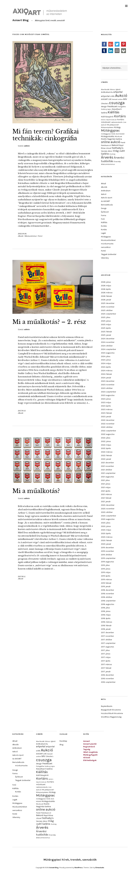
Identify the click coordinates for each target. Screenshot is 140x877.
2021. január (105, 501)
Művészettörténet (31, 236)
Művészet (118, 136)
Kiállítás (113, 112)
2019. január (105, 586)
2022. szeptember (108, 431)
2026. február (106, 296)
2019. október (106, 555)
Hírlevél (86, 757)
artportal (118, 92)
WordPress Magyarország (111, 717)
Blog (61, 745)
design (104, 106)
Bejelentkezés (106, 706)
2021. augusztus (107, 477)
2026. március (107, 293)
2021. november (107, 466)
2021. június (105, 484)
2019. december (107, 548)
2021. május (106, 487)
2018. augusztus (107, 604)
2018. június (105, 611)
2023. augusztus (108, 395)
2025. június (106, 321)
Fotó (103, 219)
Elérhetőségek (90, 760)
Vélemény (105, 258)
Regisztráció (89, 746)
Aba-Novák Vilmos (108, 89)
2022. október (107, 427)
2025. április (106, 328)
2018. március (106, 622)
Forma (103, 215)
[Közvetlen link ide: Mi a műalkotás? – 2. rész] (52, 313)
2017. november (107, 636)
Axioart (86, 741)
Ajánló (118, 89)
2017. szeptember (108, 643)
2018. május (106, 615)
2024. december (107, 339)
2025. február (106, 332)
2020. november (107, 509)
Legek (103, 233)
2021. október (106, 470)
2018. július (105, 608)
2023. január (106, 417)
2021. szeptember (108, 473)
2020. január (106, 544)
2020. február (106, 540)
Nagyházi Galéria (114, 139)
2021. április (105, 491)
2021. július (105, 480)
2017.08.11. (22, 576)
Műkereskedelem (107, 127)
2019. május (106, 572)
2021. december (107, 463)
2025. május (106, 324)
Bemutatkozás (107, 205)
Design (104, 208)
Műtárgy (117, 127)
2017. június (105, 654)
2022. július (105, 438)
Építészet (105, 212)
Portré (40, 236)
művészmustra (107, 244)
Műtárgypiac (110, 130)
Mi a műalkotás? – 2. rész (49, 321)
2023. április (106, 406)
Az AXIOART (105, 201)
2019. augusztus (107, 562)
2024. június (106, 360)
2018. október (106, 597)
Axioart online (117, 99)
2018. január (106, 629)
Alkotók (20, 236)
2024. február (106, 374)
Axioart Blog (20, 20)
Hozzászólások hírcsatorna (112, 713)
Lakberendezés (117, 122)
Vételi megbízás (90, 752)
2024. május (106, 363)
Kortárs (120, 116)
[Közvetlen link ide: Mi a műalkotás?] (52, 482)
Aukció (121, 95)
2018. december (107, 590)
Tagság (86, 749)
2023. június (106, 399)
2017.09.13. (22, 411)
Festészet (112, 106)
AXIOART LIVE (106, 99)
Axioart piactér (90, 744)
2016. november (107, 679)
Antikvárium (105, 191)
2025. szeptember (108, 314)
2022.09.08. (22, 234)
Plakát (123, 142)
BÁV (125, 99)
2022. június (106, 441)
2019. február (106, 583)
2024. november (107, 342)
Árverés (107, 157)
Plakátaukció (106, 145)
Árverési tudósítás (42, 833)
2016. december (107, 675)
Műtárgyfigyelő (90, 755)
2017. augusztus (107, 647)
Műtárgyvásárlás (107, 136)
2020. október (107, 512)
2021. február (106, 498)
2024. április (106, 367)
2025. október (107, 310)
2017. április (105, 661)
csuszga (117, 102)
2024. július (105, 356)
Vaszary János (106, 151)
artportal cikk (108, 96)
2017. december (107, 632)
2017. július (105, 650)
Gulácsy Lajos (106, 109)
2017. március (106, 664)
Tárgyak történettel (108, 254)
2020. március (107, 537)
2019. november (107, 551)
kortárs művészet (45, 783)
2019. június (105, 569)
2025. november (107, 307)
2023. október (107, 388)
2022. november (107, 424)
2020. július (105, 523)
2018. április (105, 618)
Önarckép (117, 161)
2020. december (107, 505)
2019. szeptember (108, 558)
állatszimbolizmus (108, 164)
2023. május (106, 402)
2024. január (106, 378)
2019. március (106, 579)
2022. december (107, 420)
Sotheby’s (117, 147)
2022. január (106, 459)
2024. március (107, 371)
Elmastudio (99, 868)
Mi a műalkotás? (36, 490)
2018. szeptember (108, 601)
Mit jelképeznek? (113, 125)
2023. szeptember (108, 392)
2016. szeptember (108, 682)
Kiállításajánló (107, 116)
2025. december (107, 303)
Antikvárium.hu (107, 92)
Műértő (104, 139)
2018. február (106, 625)
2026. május (106, 286)
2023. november (107, 385)
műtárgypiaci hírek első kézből (112, 134)
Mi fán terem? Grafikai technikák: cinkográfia (45, 135)
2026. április (106, 289)
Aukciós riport (106, 198)
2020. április (106, 533)
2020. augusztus (108, 519)
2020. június (106, 526)
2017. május (106, 657)
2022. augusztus (108, 434)
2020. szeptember (108, 516)
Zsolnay (112, 154)
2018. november (107, 594)
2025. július (105, 317)
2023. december (107, 381)
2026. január (106, 300)
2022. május (106, 445)
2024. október (107, 346)
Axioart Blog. (54, 868)
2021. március (106, 494)
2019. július (105, 565)
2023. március (107, 409)
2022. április (106, 448)
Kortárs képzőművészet (109, 120)
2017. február (106, 668)
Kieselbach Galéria (44, 769)
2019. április (105, 576)
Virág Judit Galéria (45, 822)
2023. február (106, 413)
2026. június (106, 282)
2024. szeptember (108, 349)
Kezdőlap (63, 741)
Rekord (115, 145)
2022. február (106, 455)
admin (27, 146)
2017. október (106, 640)
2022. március (107, 452)
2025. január (106, 335)
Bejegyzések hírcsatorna (111, 710)
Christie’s (105, 103)
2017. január (105, 672)
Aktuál (103, 183)
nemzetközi (106, 247)
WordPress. (78, 868)
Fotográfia (122, 107)
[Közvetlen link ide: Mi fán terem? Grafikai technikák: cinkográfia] (42, 122)
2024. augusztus (108, 353)
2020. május (106, 530)
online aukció (110, 142)
